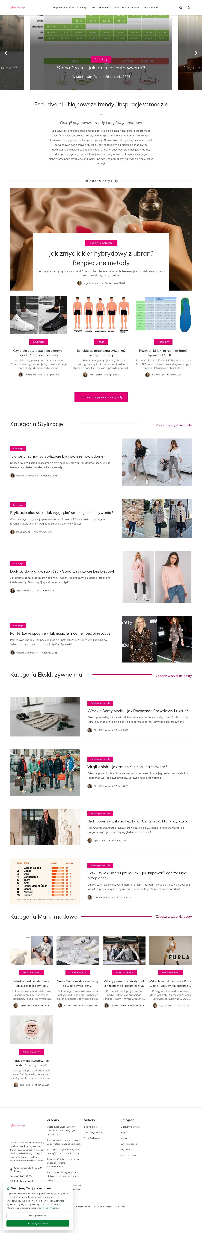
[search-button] (180, 7)
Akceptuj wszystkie (38, 1223)
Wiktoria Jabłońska (94, 1132)
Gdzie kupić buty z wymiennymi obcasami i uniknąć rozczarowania (63, 1163)
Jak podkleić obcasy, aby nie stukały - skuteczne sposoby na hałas (63, 1176)
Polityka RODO (83, 1206)
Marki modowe (150, 7)
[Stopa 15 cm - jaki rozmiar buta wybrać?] (101, 52)
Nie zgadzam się (38, 1215)
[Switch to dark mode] (189, 7)
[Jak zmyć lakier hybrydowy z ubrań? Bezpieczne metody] (101, 239)
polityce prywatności (49, 1207)
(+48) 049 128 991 (23, 1176)
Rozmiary (101, 59)
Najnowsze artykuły (63, 7)
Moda (101, 341)
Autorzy (89, 1120)
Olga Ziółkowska (92, 1138)
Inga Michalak (91, 1126)
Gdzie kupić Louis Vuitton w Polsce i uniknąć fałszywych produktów (61, 1130)
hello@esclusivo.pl (23, 1181)
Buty (116, 7)
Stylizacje (82, 7)
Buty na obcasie (130, 7)
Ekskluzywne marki (100, 7)
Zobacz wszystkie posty (174, 425)
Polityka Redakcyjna (103, 1206)
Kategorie (127, 1120)
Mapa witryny (122, 1206)
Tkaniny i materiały (101, 242)
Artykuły (53, 1120)
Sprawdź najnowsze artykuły (101, 397)
